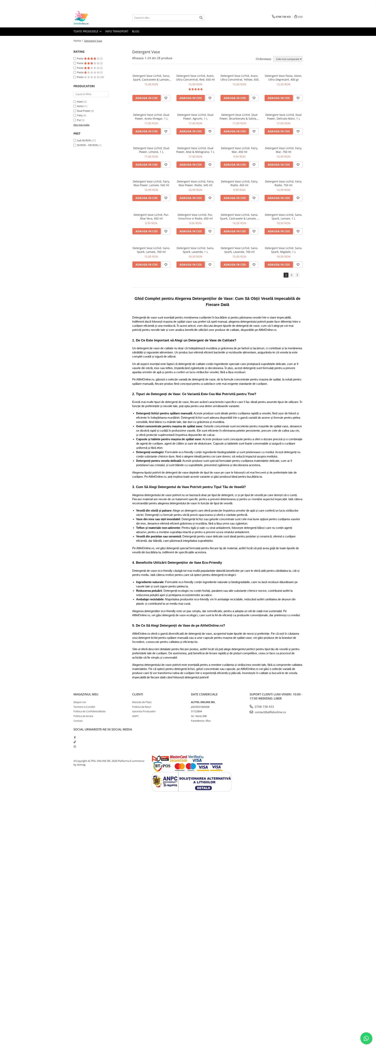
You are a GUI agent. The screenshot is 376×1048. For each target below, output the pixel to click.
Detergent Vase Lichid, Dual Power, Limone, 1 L (151, 150)
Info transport (116, 31)
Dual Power (83, 111)
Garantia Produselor (144, 711)
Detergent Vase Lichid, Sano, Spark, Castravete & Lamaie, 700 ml (151, 77)
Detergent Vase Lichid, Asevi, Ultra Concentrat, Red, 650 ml (195, 77)
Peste (80, 58)
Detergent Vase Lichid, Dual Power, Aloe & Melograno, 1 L (195, 150)
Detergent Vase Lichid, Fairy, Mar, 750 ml (283, 150)
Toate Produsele (86, 31)
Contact (78, 720)
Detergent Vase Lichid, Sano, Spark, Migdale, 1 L (283, 250)
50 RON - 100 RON (87, 145)
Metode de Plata (141, 702)
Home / (78, 41)
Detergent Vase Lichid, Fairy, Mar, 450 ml (239, 150)
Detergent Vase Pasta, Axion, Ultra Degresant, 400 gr (283, 77)
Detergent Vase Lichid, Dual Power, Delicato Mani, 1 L (283, 116)
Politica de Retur (141, 707)
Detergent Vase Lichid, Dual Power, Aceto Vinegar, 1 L (151, 116)
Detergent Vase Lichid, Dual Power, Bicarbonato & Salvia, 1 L (239, 116)
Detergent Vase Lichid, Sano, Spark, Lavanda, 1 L (195, 250)
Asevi (80, 101)
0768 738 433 (264, 707)
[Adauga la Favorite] (165, 98)
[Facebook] (74, 737)
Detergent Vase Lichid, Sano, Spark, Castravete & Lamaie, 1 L (239, 216)
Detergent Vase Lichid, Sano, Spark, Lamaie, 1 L (283, 216)
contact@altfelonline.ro (270, 712)
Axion (80, 106)
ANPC (135, 716)
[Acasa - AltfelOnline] (93, 17)
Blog (135, 31)
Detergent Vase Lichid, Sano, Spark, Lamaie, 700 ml (151, 250)
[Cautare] (201, 18)
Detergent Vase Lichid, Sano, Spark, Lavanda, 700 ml (239, 250)
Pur (79, 120)
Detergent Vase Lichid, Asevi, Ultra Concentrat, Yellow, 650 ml (239, 77)
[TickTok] (74, 742)
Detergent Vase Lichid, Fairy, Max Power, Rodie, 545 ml (195, 183)
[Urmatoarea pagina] (297, 275)
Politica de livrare (83, 716)
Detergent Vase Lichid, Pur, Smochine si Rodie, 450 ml (195, 216)
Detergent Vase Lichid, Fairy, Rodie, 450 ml (239, 183)
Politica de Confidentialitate (89, 711)
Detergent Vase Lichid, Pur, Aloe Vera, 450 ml (151, 216)
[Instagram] (74, 746)
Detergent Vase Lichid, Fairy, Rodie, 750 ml (283, 183)
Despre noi (79, 702)
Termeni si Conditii (84, 707)
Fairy (80, 115)
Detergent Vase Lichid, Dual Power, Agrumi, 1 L (195, 116)
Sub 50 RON (84, 140)
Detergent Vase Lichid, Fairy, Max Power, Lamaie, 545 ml (151, 183)
